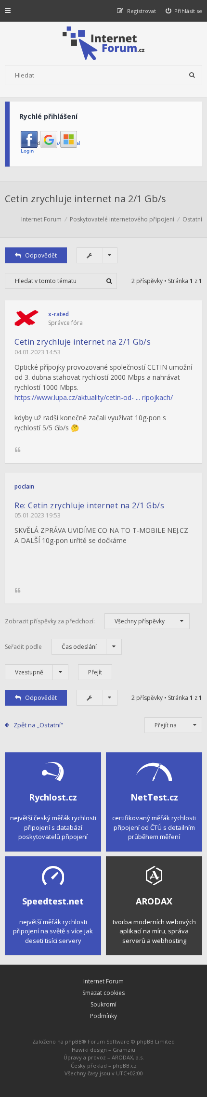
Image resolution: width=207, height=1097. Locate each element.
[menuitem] (184, 10)
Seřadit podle (51, 647)
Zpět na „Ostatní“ (38, 725)
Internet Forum (103, 981)
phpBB (73, 1041)
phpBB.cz (125, 1065)
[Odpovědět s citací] (18, 450)
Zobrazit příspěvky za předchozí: (85, 621)
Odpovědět (41, 255)
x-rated (58, 314)
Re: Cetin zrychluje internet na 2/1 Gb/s (89, 505)
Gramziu (124, 1049)
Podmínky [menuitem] (103, 1016)
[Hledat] (192, 75)
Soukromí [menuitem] (103, 1004)
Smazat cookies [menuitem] (103, 993)
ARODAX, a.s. (128, 1057)
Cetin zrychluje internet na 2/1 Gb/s (85, 198)
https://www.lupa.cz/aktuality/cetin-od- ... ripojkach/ (93, 397)
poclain (24, 486)
